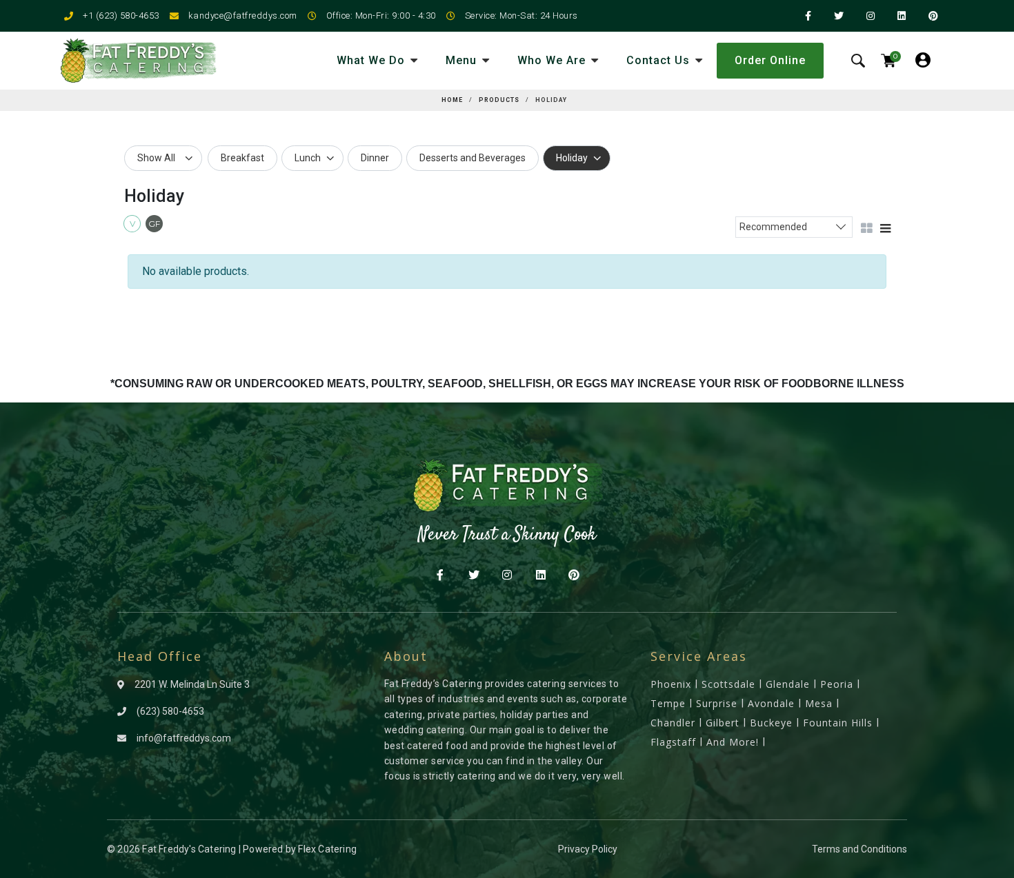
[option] (242, 158)
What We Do (371, 60)
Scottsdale (728, 684)
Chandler (672, 722)
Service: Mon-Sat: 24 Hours (521, 15)
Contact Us (658, 60)
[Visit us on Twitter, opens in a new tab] (473, 575)
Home (452, 99)
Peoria (836, 684)
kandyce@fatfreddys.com (242, 15)
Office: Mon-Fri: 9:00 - (372, 15)
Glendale (788, 684)
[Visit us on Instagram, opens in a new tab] (507, 575)
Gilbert (722, 722)
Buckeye (771, 722)
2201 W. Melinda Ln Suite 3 (192, 684)
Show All (156, 157)
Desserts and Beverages (472, 157)
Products (499, 99)
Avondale (771, 703)
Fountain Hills (838, 722)
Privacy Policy (587, 849)
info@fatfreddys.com (184, 738)
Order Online (770, 60)
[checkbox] (133, 225)
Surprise (716, 703)
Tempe (668, 703)
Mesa (819, 703)
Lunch (308, 157)
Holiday (572, 157)
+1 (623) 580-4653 (121, 15)
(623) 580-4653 (170, 711)
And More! (732, 741)
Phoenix (670, 684)
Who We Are (551, 60)
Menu (461, 60)
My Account (928, 53)
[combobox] (794, 226)
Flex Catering (327, 849)
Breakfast (242, 157)
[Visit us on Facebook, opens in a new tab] (440, 575)
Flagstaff (673, 741)
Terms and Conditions (859, 849)
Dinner (375, 157)
